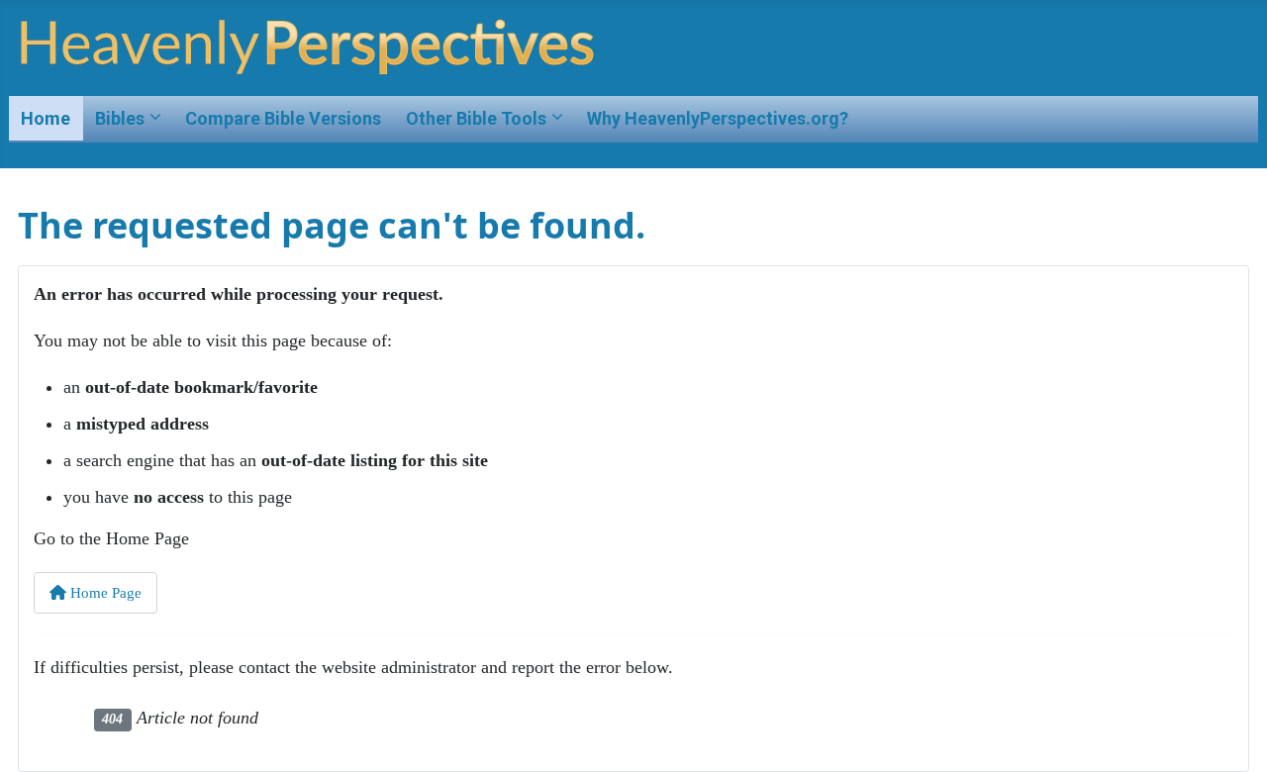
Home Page (104, 593)
